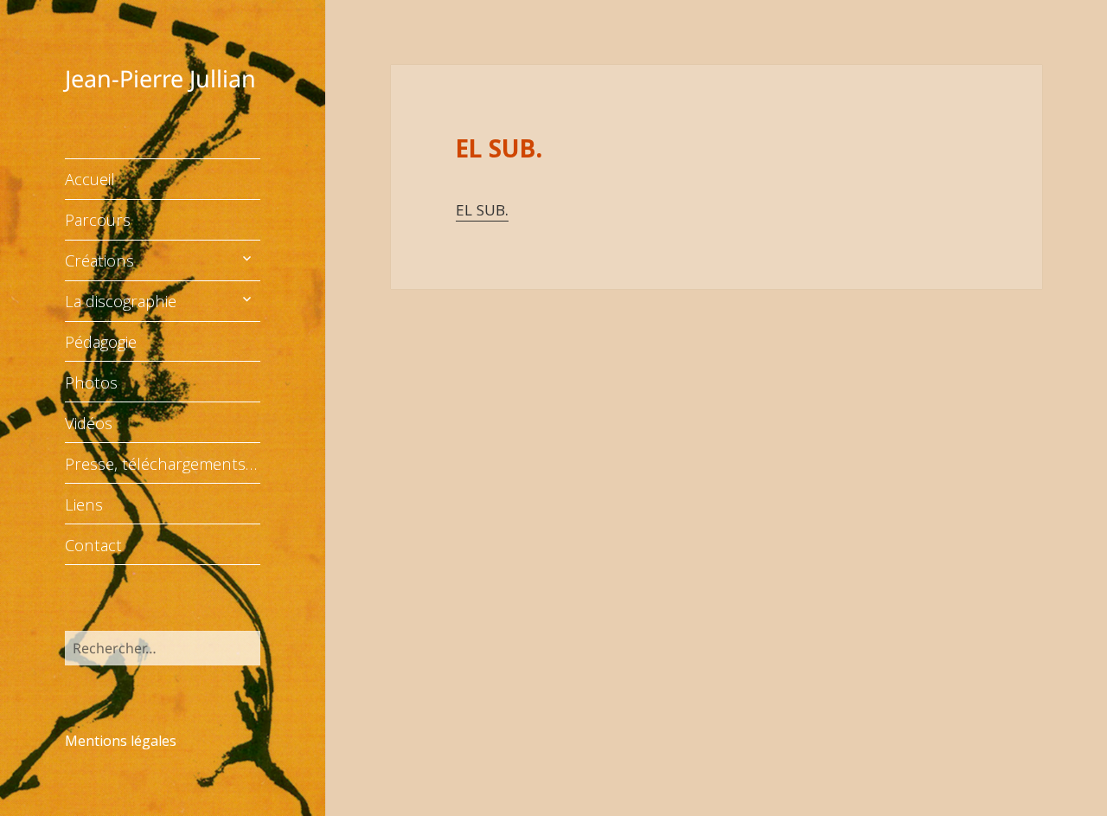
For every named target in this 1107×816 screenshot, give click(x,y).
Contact (93, 545)
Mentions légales (120, 740)
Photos (91, 382)
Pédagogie (101, 341)
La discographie (120, 301)
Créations (99, 260)
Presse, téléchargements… (161, 463)
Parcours (98, 219)
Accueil (90, 179)
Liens (84, 504)
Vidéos (88, 423)
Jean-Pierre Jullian (160, 78)
